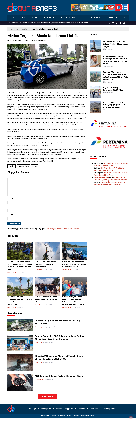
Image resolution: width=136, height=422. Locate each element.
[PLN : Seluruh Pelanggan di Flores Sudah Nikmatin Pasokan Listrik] (47, 251)
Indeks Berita (47, 397)
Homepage (32, 409)
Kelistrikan (49, 18)
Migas (23, 18)
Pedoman (81, 409)
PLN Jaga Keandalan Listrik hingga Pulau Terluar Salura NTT (46, 299)
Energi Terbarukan (67, 18)
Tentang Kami (46, 409)
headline (11, 166)
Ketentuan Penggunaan (64, 409)
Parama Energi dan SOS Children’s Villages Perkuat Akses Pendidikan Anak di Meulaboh (55, 23)
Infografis (96, 18)
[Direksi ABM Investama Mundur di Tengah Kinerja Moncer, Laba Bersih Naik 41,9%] (20, 363)
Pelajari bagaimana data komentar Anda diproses (62, 229)
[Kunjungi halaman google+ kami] (118, 23)
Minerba (35, 18)
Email (9, 207)
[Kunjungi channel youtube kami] (124, 23)
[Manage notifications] (131, 417)
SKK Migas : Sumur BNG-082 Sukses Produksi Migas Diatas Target (115, 44)
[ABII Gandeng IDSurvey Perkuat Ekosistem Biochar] (20, 383)
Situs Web (10, 215)
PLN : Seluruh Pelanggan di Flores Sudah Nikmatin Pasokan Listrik (45, 264)
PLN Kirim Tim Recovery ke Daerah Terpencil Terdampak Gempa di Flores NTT (74, 264)
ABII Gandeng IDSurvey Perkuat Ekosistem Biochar (59, 376)
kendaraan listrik (23, 166)
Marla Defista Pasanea (101, 177)
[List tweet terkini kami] (115, 23)
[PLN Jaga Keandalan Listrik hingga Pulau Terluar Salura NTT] (47, 286)
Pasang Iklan (94, 409)
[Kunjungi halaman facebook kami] (110, 23)
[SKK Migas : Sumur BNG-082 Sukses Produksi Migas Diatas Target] (95, 46)
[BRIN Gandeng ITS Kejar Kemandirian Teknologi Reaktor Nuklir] (20, 325)
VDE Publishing (112, 18)
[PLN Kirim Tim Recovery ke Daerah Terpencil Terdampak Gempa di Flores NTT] (75, 251)
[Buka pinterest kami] (113, 23)
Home (13, 18)
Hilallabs (91, 415)
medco (34, 166)
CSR (84, 18)
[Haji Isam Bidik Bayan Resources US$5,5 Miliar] (95, 92)
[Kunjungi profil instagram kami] (121, 23)
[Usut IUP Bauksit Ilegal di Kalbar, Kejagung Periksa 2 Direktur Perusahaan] (95, 107)
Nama (10, 199)
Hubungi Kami (109, 409)
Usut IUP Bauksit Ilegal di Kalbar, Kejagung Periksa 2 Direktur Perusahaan (114, 104)
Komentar (10, 176)
